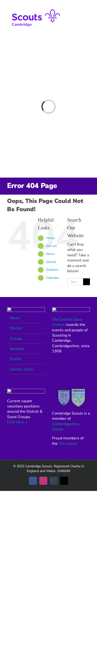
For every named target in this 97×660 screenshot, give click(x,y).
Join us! (51, 246)
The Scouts (68, 443)
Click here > (17, 422)
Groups (16, 338)
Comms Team (21, 369)
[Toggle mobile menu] (88, 7)
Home (50, 238)
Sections (52, 269)
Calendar (52, 277)
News (50, 254)
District (51, 262)
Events (15, 359)
